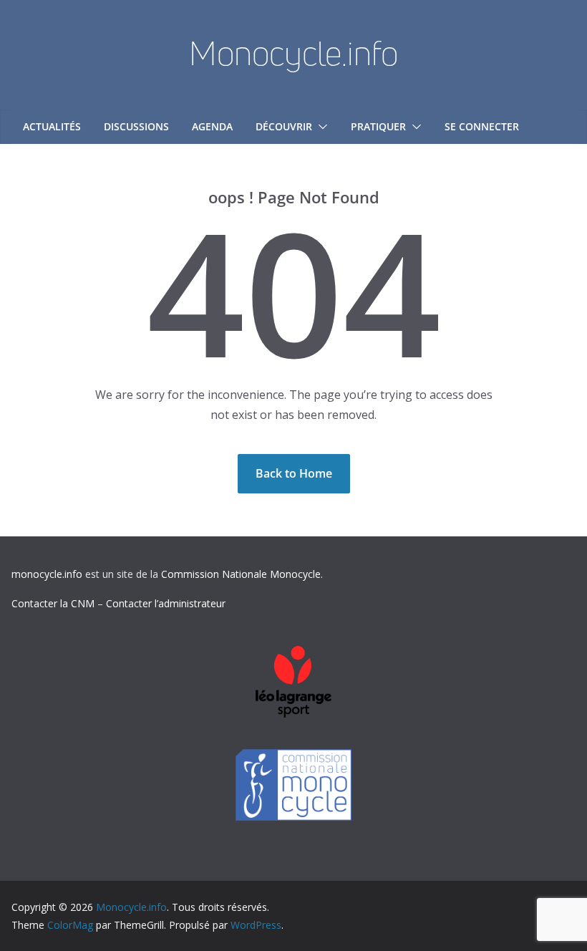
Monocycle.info (293, 53)
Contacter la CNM (52, 603)
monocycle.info (46, 574)
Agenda (212, 126)
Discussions (136, 126)
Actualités (52, 126)
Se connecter (482, 126)
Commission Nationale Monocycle (241, 574)
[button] (320, 127)
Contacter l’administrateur (165, 603)
